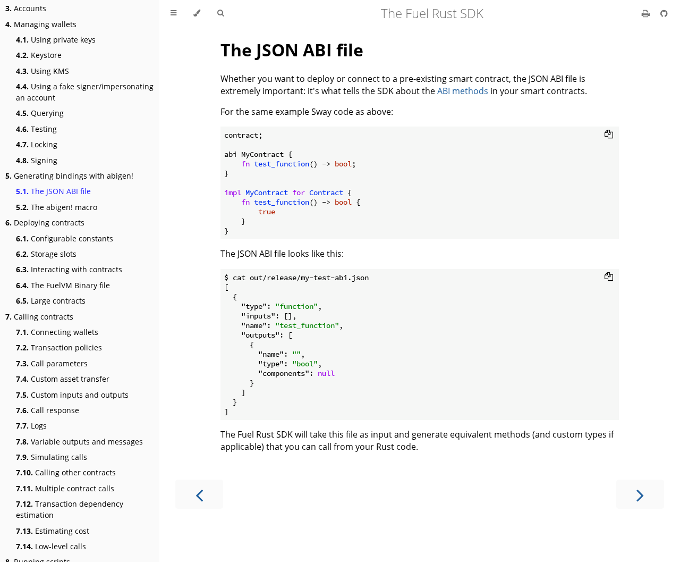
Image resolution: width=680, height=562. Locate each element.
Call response (47, 410)
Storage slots (46, 254)
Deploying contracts (44, 222)
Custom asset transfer (62, 379)
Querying (40, 113)
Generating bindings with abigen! (69, 176)
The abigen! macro (56, 207)
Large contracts (51, 301)
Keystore (39, 55)
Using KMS (42, 71)
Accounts (25, 8)
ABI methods (462, 91)
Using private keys (56, 40)
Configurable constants (64, 238)
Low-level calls (51, 546)
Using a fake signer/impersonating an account (85, 92)
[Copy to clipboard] (608, 134)
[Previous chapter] (199, 494)
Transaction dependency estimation (69, 509)
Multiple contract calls (65, 488)
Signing (36, 160)
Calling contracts (39, 317)
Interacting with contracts (69, 269)
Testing (36, 129)
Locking (36, 144)
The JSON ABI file (53, 191)
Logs (31, 426)
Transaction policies (59, 347)
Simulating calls (51, 457)
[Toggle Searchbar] (220, 13)
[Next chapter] (640, 494)
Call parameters (52, 363)
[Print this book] (647, 13)
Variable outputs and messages (79, 442)
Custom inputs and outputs (72, 395)
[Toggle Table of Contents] (173, 13)
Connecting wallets (57, 332)
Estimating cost (52, 531)
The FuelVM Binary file (63, 285)
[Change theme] (197, 13)
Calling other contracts (66, 472)
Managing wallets (40, 24)
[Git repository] (664, 13)
